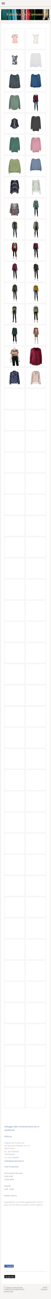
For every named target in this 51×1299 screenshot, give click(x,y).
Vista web (44, 1289)
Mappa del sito (18, 1287)
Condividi (9, 1266)
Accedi (45, 1287)
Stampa (9, 1287)
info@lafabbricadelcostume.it (14, 1161)
